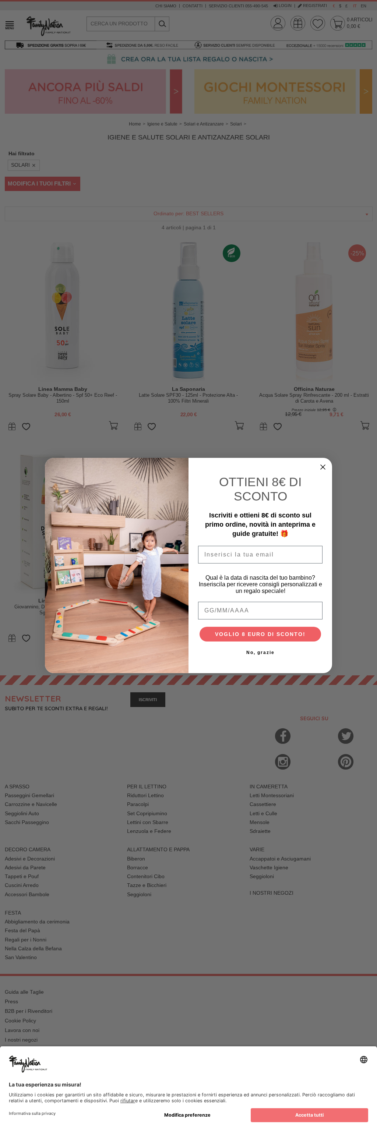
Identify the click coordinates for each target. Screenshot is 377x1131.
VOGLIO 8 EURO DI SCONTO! (260, 634)
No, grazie (260, 652)
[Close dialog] (322, 467)
